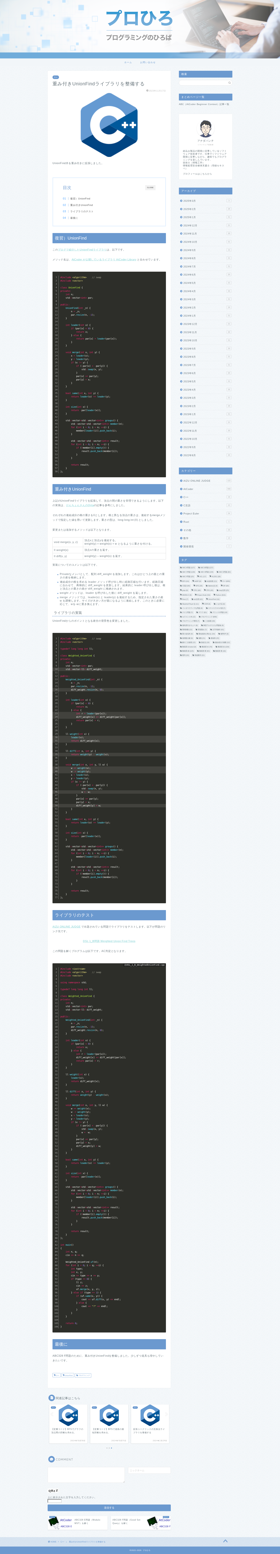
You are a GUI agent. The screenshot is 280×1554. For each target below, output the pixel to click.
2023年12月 (206, 324)
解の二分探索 (188, 642)
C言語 (206, 505)
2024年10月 (206, 241)
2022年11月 (206, 430)
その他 (206, 530)
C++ (55, 77)
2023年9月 (206, 348)
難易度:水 (207, 647)
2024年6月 (206, 274)
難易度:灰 (223, 647)
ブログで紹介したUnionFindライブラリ (82, 249)
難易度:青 (220, 651)
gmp (185, 590)
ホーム (128, 62)
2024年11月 (206, 233)
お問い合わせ (148, 62)
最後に (74, 217)
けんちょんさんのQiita (80, 505)
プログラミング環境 (190, 621)
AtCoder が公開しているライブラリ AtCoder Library (104, 259)
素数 (201, 638)
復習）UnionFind (80, 198)
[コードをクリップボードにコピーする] (162, 278)
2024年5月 (206, 283)
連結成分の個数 (222, 642)
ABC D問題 (207, 572)
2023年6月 (206, 373)
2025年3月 (206, 200)
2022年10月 (206, 439)
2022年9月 (206, 447)
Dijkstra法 (212, 586)
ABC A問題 (188, 568)
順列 (185, 655)
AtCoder (206, 489)
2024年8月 (206, 258)
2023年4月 (206, 389)
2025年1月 (206, 217)
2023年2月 (206, 406)
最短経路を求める (206, 634)
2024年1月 (206, 315)
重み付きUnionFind (81, 205)
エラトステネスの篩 (216, 608)
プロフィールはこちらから (197, 174)
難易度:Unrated (189, 647)
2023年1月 (206, 414)
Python (221, 595)
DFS (199, 586)
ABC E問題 (225, 572)
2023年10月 (206, 340)
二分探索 (210, 621)
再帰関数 (187, 629)
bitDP (198, 581)
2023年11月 (206, 332)
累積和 (215, 638)
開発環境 (206, 546)
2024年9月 (206, 250)
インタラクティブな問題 (192, 608)
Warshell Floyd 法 (190, 604)
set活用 (198, 599)
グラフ (202, 612)
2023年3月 (206, 397)
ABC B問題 (206, 568)
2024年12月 (206, 225)
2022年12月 (206, 422)
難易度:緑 (188, 651)
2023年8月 (206, 356)
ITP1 (197, 590)
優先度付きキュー (190, 625)
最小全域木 (187, 634)
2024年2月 (206, 307)
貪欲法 (205, 642)
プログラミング (84, 1375)
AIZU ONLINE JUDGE (66, 926)
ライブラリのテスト (82, 211)
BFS (185, 581)
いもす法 (220, 604)
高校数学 (199, 655)
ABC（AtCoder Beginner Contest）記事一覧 (204, 104)
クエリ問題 (187, 612)
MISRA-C (187, 595)
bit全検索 (212, 581)
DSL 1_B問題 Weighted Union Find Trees (109, 941)
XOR (207, 604)
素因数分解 (187, 638)
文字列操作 (218, 629)
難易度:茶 (204, 651)
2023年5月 (206, 381)
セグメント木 (188, 617)
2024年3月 (206, 299)
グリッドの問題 (219, 612)
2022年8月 (206, 455)
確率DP (224, 634)
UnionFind (68, 1375)
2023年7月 (206, 365)
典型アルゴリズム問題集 (213, 625)
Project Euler (206, 513)
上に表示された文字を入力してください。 (72, 1497)
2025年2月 (206, 209)
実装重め (202, 629)
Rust (206, 521)
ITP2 (209, 590)
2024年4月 (206, 291)
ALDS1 (216, 577)
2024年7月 (206, 266)
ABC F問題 (188, 577)
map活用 (224, 590)
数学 (206, 538)
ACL (202, 577)
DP (226, 586)
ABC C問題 (188, 572)
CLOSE (150, 187)
